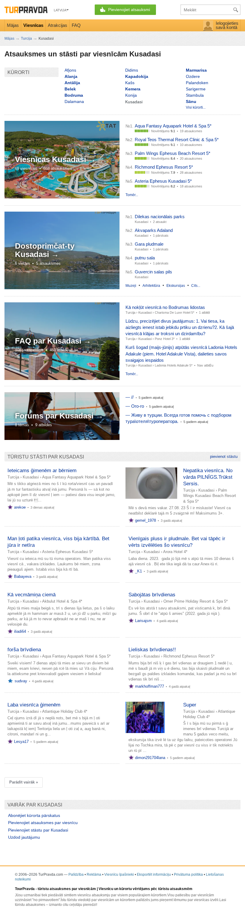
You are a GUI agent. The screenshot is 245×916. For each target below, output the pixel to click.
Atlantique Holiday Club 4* (64, 711)
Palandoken (197, 82)
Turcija (130, 312)
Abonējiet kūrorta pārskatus (34, 815)
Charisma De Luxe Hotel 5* (174, 312)
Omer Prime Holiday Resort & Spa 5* (195, 601)
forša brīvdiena (24, 649)
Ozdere (193, 76)
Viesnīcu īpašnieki (119, 874)
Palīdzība (76, 874)
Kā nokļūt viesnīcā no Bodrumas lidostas (165, 307)
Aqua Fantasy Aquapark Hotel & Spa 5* (173, 125)
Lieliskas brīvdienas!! (152, 649)
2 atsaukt (159, 222)
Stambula (195, 95)
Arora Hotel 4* (175, 551)
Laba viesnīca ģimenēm (33, 705)
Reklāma (94, 874)
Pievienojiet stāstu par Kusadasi (38, 830)
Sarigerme (196, 89)
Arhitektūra (151, 286)
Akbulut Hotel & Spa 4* (62, 601)
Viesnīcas (33, 25)
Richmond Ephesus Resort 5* (164, 167)
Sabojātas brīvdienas (151, 595)
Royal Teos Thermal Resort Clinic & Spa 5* (177, 139)
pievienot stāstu (224, 456)
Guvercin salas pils (153, 271)
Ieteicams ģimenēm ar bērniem (41, 470)
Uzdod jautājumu (24, 837)
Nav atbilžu (205, 365)
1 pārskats (161, 235)
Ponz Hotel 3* (164, 339)
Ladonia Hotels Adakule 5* (173, 365)
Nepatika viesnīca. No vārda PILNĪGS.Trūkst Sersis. (207, 477)
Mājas (13, 25)
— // (129, 397)
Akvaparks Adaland (154, 230)
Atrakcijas (57, 25)
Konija (131, 95)
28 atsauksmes (191, 172)
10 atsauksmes (191, 145)
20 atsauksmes (191, 158)
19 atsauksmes (191, 131)
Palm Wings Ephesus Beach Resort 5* (172, 153)
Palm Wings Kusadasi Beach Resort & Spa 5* (209, 495)
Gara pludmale (149, 244)
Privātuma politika (188, 874)
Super (189, 705)
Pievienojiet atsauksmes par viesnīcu (43, 822)
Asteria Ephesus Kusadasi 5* (163, 181)
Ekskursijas (175, 286)
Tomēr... (131, 195)
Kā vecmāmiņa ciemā (31, 595)
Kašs (129, 82)
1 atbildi (204, 312)
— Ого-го (134, 406)
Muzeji (130, 286)
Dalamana (74, 101)
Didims (131, 70)
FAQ (76, 25)
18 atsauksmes (191, 186)
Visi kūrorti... (196, 107)
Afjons (70, 70)
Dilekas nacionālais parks (160, 216)
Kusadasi (145, 312)
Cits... (195, 286)
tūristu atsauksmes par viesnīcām (67, 889)
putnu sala (145, 257)
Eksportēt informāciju (154, 874)
